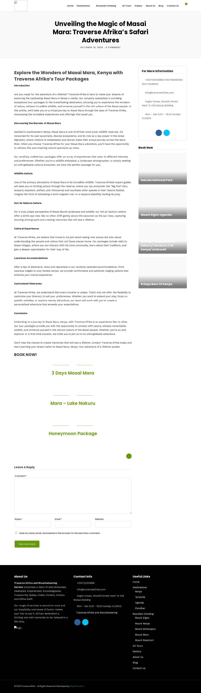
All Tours (126, 5)
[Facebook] (159, 133)
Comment (21, 475)
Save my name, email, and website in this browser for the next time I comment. (59, 533)
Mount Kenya (142, 623)
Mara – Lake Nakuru (72, 403)
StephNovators (77, 686)
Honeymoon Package (73, 433)
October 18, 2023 (91, 47)
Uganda (139, 602)
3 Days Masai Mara (73, 373)
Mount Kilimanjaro (145, 629)
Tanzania (140, 597)
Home (70, 5)
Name (18, 519)
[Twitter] (166, 133)
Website (99, 519)
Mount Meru (142, 634)
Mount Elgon (142, 617)
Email (58, 519)
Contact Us (173, 5)
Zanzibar (140, 608)
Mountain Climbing (106, 5)
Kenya (138, 591)
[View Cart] (184, 5)
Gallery (138, 5)
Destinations (83, 5)
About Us (150, 5)
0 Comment (113, 47)
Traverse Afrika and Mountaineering (96, 612)
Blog (161, 5)
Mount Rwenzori (144, 640)
